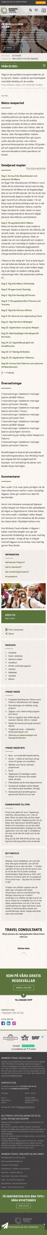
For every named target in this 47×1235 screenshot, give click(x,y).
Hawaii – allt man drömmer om (13, 1187)
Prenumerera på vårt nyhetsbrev (23, 1226)
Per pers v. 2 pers (8, 64)
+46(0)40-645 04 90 (12, 1013)
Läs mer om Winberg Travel (11, 1076)
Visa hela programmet (36, 168)
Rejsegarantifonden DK (26, 1107)
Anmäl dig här (23, 987)
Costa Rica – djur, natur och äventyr (14, 1176)
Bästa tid (10, 615)
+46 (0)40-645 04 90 (28, 1086)
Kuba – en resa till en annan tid (12, 1180)
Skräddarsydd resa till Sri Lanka (13, 1157)
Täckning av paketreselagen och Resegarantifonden (22, 736)
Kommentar (6, 59)
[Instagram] (14, 1023)
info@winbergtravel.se (20, 1088)
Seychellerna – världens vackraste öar (15, 1169)
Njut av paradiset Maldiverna (12, 1161)
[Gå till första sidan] (9, 10)
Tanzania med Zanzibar (9, 1165)
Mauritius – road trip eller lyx (12, 1172)
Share (11, 633)
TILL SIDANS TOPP (23, 999)
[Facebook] (3, 1023)
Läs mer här (40, 3)
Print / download (15, 629)
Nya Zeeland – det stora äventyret (14, 1183)
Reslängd (5, 56)
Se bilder (8, 47)
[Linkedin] (8, 1023)
